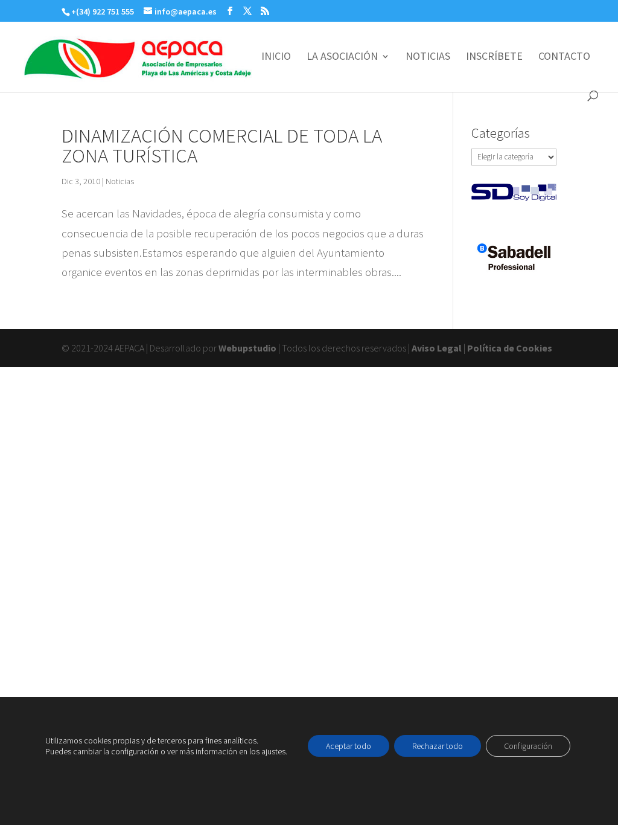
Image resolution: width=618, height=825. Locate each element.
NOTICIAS (428, 57)
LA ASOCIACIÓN (342, 57)
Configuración (528, 745)
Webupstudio (247, 348)
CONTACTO (564, 57)
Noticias (120, 181)
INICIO (276, 57)
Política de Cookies (509, 348)
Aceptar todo (348, 745)
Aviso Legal (437, 348)
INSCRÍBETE (494, 57)
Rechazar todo (437, 745)
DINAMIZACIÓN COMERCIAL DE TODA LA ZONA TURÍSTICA (222, 145)
